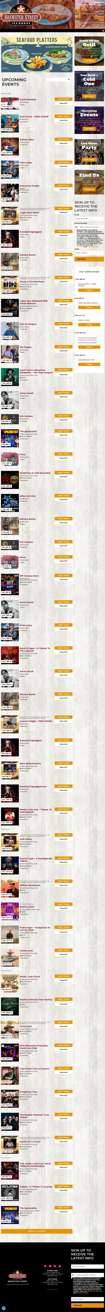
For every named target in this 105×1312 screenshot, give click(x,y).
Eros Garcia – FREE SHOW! (87, 285)
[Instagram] (54, 1266)
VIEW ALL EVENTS (37, 1231)
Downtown (24, 121)
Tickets (89, 290)
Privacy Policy (93, 247)
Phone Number (81, 223)
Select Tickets (63, 99)
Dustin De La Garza (87, 343)
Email (77, 215)
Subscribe (81, 259)
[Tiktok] (59, 1266)
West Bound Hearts (88, 303)
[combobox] (77, 227)
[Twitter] (50, 1266)
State (77, 249)
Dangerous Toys (86, 360)
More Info (63, 103)
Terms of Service (95, 1291)
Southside (24, 145)
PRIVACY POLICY (52, 1289)
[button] (103, 30)
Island (23, 104)
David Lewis (84, 320)
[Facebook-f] (45, 1266)
